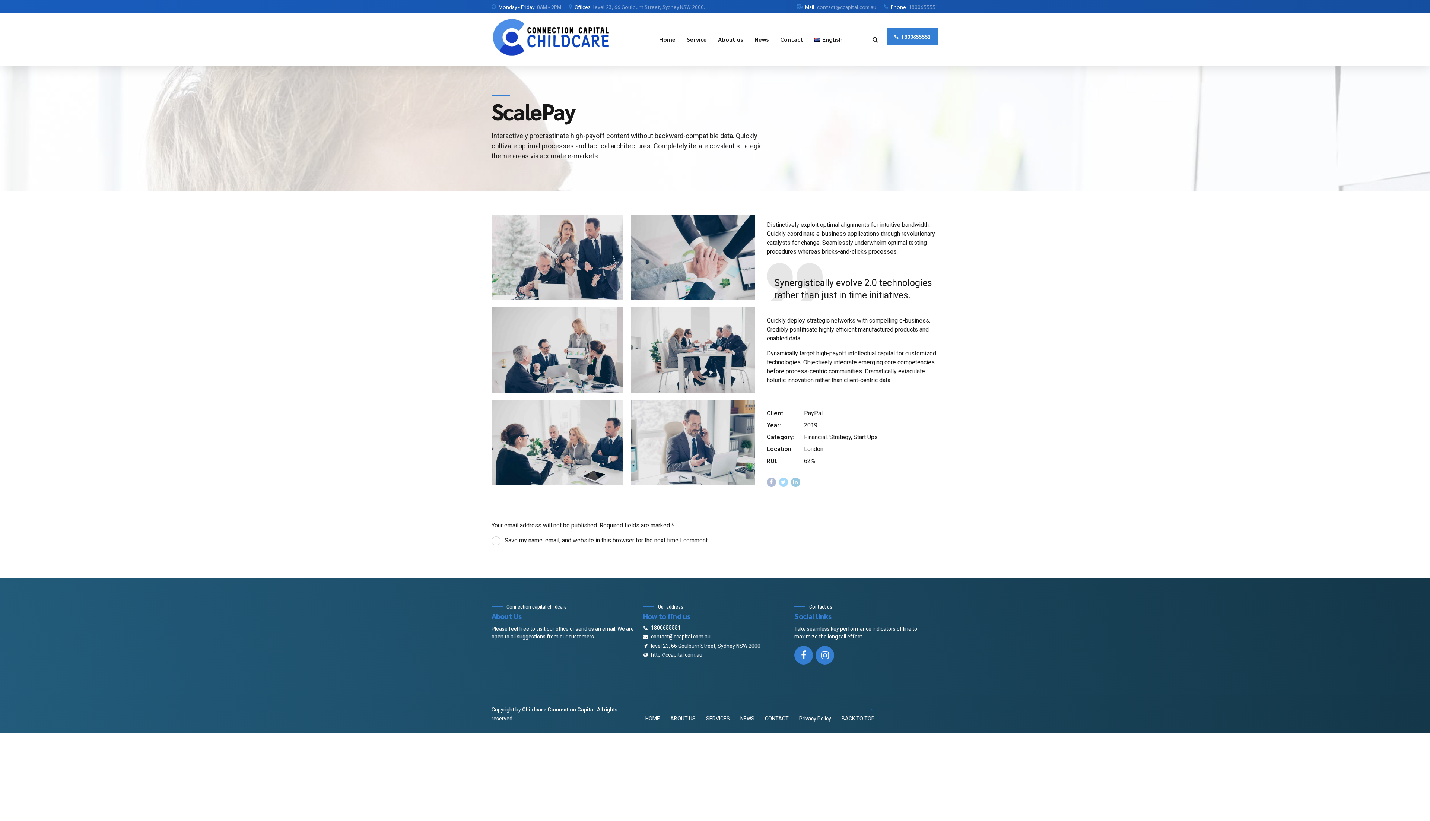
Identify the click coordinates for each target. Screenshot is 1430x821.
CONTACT (777, 719)
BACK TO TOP (858, 719)
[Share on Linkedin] (795, 482)
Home (667, 39)
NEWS (747, 719)
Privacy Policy (815, 719)
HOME (652, 719)
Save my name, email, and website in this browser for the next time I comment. (607, 540)
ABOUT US (683, 719)
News (761, 39)
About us (730, 39)
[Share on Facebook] (771, 482)
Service (697, 39)
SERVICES (718, 719)
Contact (791, 39)
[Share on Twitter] (783, 482)
